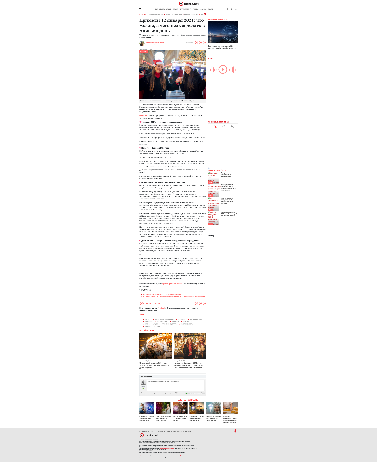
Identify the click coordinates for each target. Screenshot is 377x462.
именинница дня (151, 324)
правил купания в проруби (172, 284)
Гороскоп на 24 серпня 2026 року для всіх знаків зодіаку (163, 418)
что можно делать (169, 324)
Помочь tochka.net (156, 14)
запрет (148, 319)
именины (148, 321)
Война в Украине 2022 (174, 14)
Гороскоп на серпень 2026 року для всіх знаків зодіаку (222, 47)
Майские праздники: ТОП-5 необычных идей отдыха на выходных (229, 213)
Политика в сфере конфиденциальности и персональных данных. (168, 455)
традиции (181, 319)
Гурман (196, 9)
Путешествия (185, 9)
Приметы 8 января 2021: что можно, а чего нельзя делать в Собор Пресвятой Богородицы (189, 365)
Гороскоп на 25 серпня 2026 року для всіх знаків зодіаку (146, 418)
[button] (232, 9)
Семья (175, 9)
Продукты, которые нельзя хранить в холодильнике (227, 174)
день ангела (187, 321)
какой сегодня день (152, 326)
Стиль (168, 9)
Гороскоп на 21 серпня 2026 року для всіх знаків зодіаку (213, 418)
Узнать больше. (174, 457)
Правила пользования (145, 455)
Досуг (210, 9)
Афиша (203, 9)
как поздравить (187, 324)
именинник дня (196, 319)
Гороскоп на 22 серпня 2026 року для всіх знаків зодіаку (196, 418)
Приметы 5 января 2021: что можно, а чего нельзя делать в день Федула (154, 365)
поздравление (162, 321)
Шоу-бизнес (160, 9)
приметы (175, 321)
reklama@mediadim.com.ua (167, 448)
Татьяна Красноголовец (154, 42)
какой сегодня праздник (164, 319)
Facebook (161, 308)
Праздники (143, 51)
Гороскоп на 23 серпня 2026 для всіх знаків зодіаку (180, 418)
